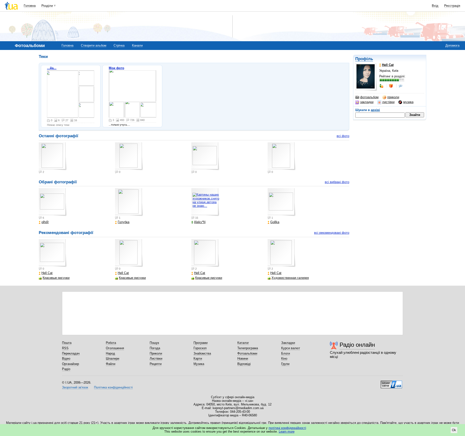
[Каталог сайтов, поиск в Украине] (391, 383)
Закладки (288, 343)
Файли (110, 364)
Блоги (285, 353)
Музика (199, 364)
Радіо (66, 369)
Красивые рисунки (56, 278)
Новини (242, 358)
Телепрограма (247, 348)
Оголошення (115, 348)
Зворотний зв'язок (75, 387)
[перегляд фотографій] (62, 94)
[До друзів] (381, 86)
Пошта (66, 343)
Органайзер (70, 364)
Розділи (47, 6)
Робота (111, 343)
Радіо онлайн (357, 344)
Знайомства (202, 353)
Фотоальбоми (247, 353)
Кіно (284, 358)
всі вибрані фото (337, 182)
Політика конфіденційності (113, 387)
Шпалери (112, 358)
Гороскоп (200, 348)
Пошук (154, 343)
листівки (388, 102)
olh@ (45, 222)
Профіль (364, 59)
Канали (137, 45)
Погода (155, 348)
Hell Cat (47, 273)
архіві (375, 110)
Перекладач (71, 353)
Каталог (243, 343)
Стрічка (119, 45)
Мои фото (116, 68)
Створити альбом (93, 45)
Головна (30, 6)
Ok (454, 430)
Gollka (274, 222)
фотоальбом (369, 97)
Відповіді (244, 364)
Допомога (452, 45)
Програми (201, 343)
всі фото (343, 136)
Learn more (286, 431)
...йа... (51, 68)
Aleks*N (199, 222)
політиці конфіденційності (287, 428)
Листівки (156, 358)
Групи (285, 364)
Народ (110, 353)
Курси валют (290, 348)
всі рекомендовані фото (331, 232)
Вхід (435, 6)
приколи (393, 97)
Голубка (123, 222)
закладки (366, 102)
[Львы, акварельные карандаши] (132, 86)
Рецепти (156, 364)
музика (408, 102)
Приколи (156, 353)
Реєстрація (452, 6)
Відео (66, 358)
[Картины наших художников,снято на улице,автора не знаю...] (205, 202)
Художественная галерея (290, 278)
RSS (65, 348)
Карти (198, 358)
